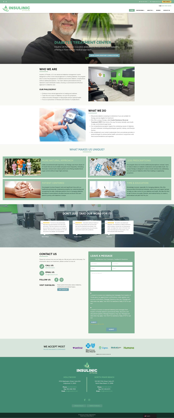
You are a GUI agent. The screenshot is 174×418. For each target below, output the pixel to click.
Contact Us (166, 10)
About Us (149, 10)
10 (108, 354)
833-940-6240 (144, 1)
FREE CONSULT (166, 1)
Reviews (158, 10)
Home (131, 10)
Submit (93, 322)
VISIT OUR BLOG (63, 289)
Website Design (83, 415)
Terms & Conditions (94, 324)
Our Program (139, 10)
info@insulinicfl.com (156, 1)
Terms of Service (94, 405)
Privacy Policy (101, 324)
